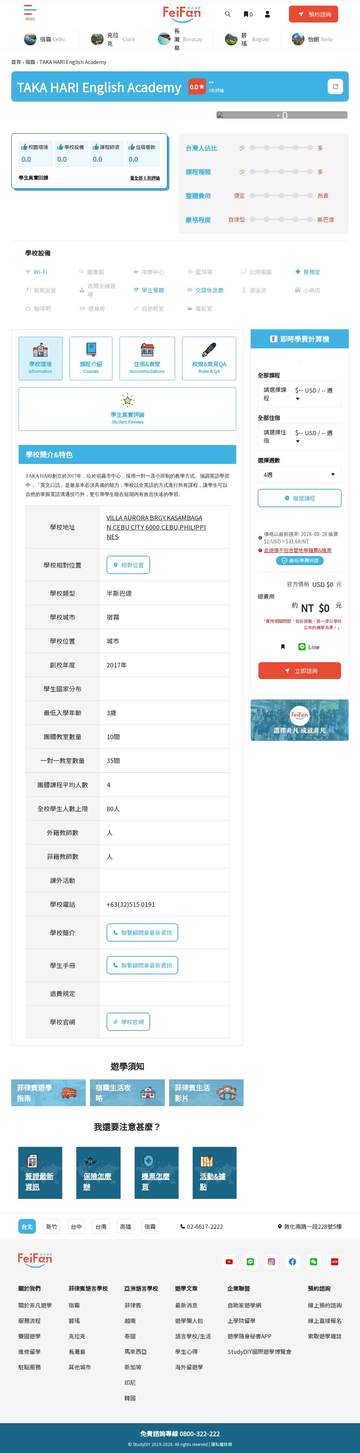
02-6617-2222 (204, 1226)
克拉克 (77, 1336)
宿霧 (30, 61)
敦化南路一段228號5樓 (312, 1226)
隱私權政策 (221, 1444)
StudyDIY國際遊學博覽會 (259, 1351)
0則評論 (216, 90)
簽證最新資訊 (39, 1181)
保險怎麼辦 (97, 1181)
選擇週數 (269, 460)
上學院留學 (241, 1320)
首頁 (16, 61)
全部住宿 (269, 417)
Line (314, 646)
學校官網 (132, 1022)
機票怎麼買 (156, 1181)
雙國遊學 (29, 1336)
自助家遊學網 (244, 1305)
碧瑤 (74, 1320)
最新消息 (186, 1305)
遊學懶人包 (189, 1320)
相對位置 (132, 565)
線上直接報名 (325, 1320)
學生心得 (186, 1351)
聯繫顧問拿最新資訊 (146, 932)
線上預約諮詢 (325, 1305)
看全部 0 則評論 (145, 178)
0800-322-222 (200, 1433)
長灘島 (77, 1351)
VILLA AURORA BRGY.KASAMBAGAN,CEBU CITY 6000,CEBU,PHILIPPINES (156, 527)
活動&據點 (213, 1181)
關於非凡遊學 (35, 1305)
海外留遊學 (189, 1367)
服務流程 (29, 1320)
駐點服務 (29, 1367)
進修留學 (29, 1351)
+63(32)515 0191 (131, 904)
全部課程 (269, 375)
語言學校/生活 (193, 1336)
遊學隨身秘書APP (249, 1336)
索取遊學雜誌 (325, 1336)
